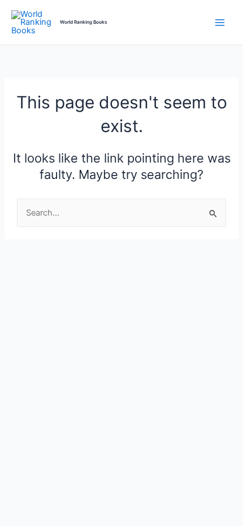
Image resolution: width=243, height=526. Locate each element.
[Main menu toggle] (220, 22)
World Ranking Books (83, 22)
